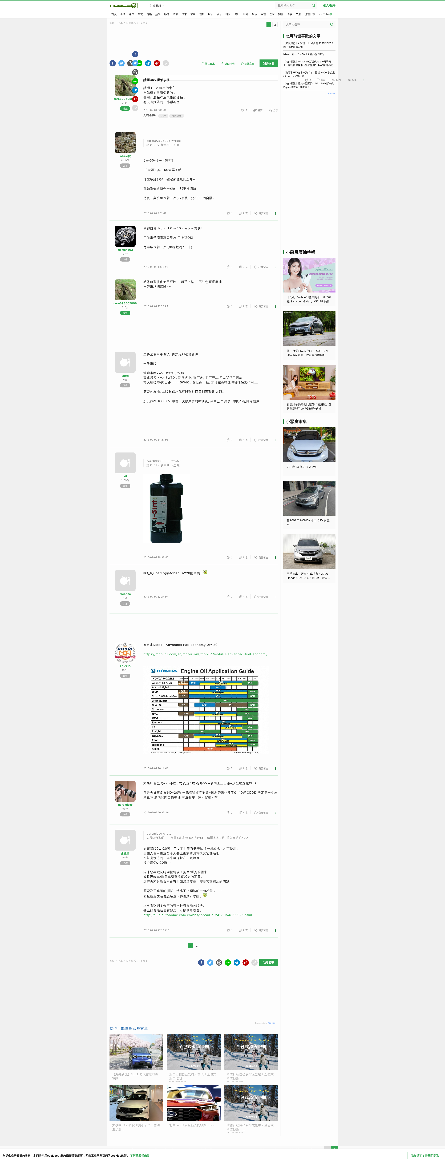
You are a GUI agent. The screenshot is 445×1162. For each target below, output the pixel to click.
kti (125, 476)
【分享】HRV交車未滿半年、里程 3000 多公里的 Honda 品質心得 (309, 74)
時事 (289, 14)
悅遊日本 (310, 14)
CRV (163, 115)
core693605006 (125, 99)
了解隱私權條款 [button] (140, 1155)
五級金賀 (125, 156)
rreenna (125, 594)
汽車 (175, 14)
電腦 (149, 14)
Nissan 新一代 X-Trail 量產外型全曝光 (303, 54)
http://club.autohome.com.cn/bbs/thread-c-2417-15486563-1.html (197, 915)
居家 (210, 14)
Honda (143, 22)
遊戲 (201, 14)
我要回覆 (268, 63)
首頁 (114, 14)
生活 (254, 14)
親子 (219, 14)
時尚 (228, 14)
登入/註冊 (329, 5)
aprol (125, 375)
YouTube (323, 14)
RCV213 (125, 666)
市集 (298, 14)
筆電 (140, 14)
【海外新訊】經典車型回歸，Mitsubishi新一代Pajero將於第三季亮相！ (308, 85)
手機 (122, 14)
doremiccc (125, 804)
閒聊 (280, 14)
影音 (166, 14)
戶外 (245, 14)
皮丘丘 (125, 853)
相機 (131, 14)
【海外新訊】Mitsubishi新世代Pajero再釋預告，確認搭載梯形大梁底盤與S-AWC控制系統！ (309, 63)
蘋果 (157, 14)
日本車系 (131, 22)
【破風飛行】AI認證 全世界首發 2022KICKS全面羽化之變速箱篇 (308, 45)
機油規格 (176, 115)
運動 (237, 14)
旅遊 (263, 14)
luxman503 (125, 249)
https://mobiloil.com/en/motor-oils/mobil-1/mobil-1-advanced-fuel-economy (205, 654)
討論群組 (155, 5)
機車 (184, 14)
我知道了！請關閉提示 (425, 1155)
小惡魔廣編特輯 (300, 252)
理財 (272, 14)
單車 (193, 14)
